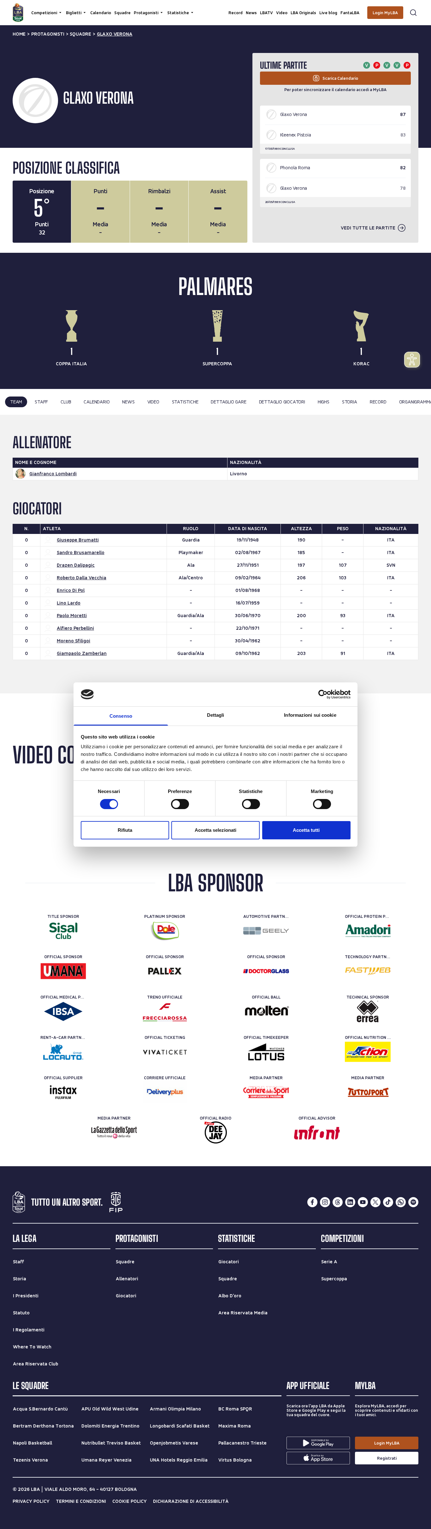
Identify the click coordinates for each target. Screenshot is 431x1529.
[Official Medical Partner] (63, 1011)
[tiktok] (388, 1202)
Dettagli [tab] (215, 715)
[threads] (338, 1202)
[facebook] (312, 1202)
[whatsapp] (401, 1202)
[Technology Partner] (368, 971)
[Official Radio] (216, 1132)
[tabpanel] (215, 554)
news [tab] (128, 402)
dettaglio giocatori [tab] (282, 402)
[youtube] (363, 1202)
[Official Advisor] (317, 1132)
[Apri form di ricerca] (413, 13)
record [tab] (378, 402)
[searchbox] (215, 8)
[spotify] (413, 1202)
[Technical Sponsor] (368, 1011)
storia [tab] (349, 402)
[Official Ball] (266, 1011)
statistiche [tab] (185, 402)
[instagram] (325, 1202)
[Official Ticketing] (165, 1052)
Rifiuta (125, 830)
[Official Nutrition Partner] (368, 1052)
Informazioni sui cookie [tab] (310, 715)
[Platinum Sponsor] (165, 931)
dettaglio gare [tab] (228, 402)
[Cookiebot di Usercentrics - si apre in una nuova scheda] (323, 694)
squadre (80, 34)
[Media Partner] (266, 1092)
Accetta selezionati (215, 830)
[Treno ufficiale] (165, 1011)
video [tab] (153, 402)
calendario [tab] (96, 402)
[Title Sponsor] (63, 931)
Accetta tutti (306, 830)
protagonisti (47, 34)
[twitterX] (375, 1202)
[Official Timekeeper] (266, 1052)
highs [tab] (323, 402)
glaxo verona (115, 34)
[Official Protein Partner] (368, 931)
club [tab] (66, 402)
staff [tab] (41, 402)
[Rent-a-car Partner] (63, 1052)
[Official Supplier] (63, 1092)
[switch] (180, 804)
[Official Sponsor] (63, 971)
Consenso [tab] (120, 716)
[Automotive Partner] (266, 931)
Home (19, 34)
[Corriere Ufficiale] (165, 1092)
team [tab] (16, 402)
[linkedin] (350, 1202)
